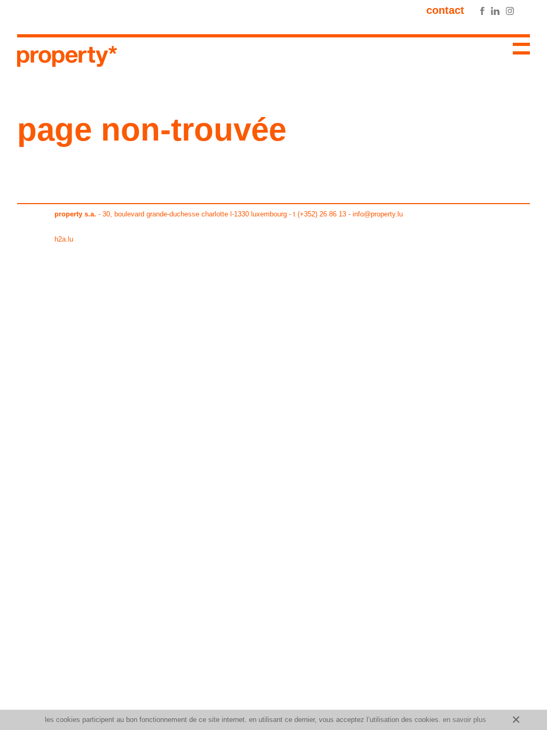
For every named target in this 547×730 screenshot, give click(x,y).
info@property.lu (378, 214)
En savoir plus (464, 720)
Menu (517, 50)
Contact (445, 10)
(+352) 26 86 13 (322, 214)
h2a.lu (63, 239)
